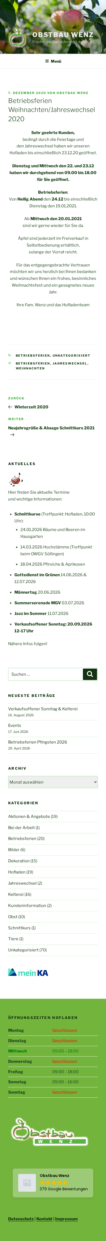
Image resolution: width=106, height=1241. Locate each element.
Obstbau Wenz (63, 35)
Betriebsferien (33, 355)
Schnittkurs (19, 928)
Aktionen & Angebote (29, 816)
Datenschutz (21, 1218)
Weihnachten (30, 368)
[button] (53, 1183)
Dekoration (19, 860)
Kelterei (16, 894)
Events (14, 725)
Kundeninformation (27, 905)
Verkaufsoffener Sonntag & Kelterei (43, 708)
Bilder (14, 849)
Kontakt (44, 1218)
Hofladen (17, 872)
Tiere (13, 938)
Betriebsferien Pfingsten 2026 (37, 742)
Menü (56, 61)
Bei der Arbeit (21, 827)
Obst (12, 916)
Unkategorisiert (72, 355)
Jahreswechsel (70, 363)
